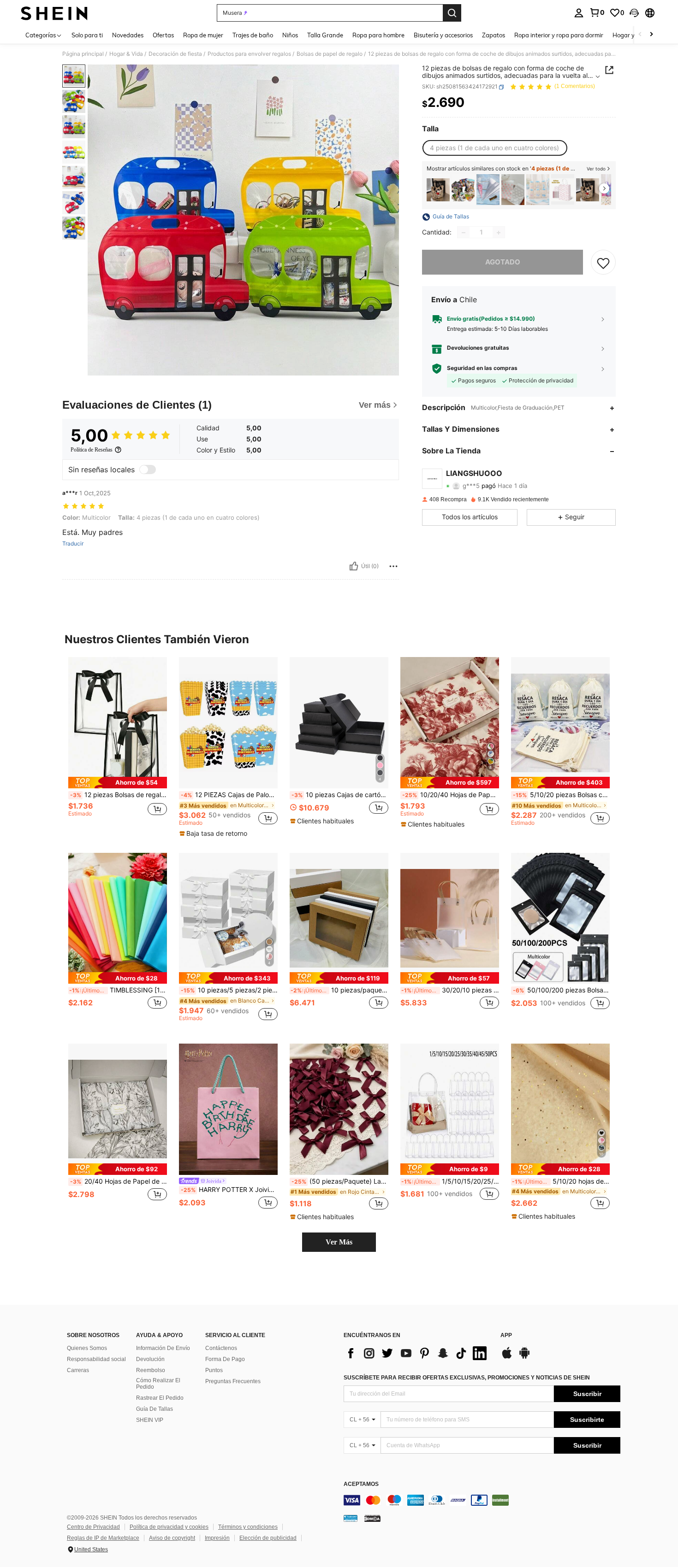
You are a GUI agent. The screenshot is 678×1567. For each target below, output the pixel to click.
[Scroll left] (640, 35)
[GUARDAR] (603, 262)
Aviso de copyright (172, 1538)
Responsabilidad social (96, 1359)
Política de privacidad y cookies (169, 1527)
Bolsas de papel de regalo (330, 54)
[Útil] (353, 566)
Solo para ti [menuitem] (87, 35)
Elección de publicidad (268, 1538)
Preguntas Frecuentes (233, 1381)
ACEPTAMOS (361, 1484)
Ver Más (339, 1242)
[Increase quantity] (499, 232)
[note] (117, 782)
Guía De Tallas (154, 1409)
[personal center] (578, 12)
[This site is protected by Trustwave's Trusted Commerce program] (350, 1518)
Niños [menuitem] (290, 35)
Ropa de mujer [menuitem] (203, 35)
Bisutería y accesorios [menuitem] (443, 35)
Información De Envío (163, 1348)
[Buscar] (452, 13)
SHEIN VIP (149, 1420)
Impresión (217, 1538)
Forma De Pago (225, 1359)
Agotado (502, 262)
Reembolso (150, 1370)
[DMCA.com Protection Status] (372, 1518)
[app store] (506, 1357)
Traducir (72, 543)
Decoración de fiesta (175, 54)
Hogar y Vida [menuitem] (631, 35)
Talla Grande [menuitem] (325, 35)
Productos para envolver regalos (249, 54)
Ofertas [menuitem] (163, 35)
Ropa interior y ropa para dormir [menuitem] (558, 35)
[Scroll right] (651, 35)
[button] (634, 12)
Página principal (83, 54)
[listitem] (438, 189)
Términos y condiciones (248, 1527)
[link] (597, 12)
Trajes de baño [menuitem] (252, 35)
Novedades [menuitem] (127, 35)
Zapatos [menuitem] (493, 35)
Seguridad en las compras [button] (482, 368)
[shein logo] (54, 13)
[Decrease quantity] (464, 232)
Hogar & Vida (126, 54)
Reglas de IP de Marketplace (103, 1538)
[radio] (494, 148)
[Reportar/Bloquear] (393, 566)
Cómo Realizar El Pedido (158, 1383)
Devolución (150, 1359)
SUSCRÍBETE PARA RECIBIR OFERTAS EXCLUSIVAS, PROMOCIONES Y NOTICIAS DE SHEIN (467, 1377)
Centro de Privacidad (93, 1527)
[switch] (147, 469)
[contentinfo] (482, 1500)
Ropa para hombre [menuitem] (378, 35)
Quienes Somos (87, 1348)
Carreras (78, 1370)
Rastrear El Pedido (160, 1398)
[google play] (524, 1357)
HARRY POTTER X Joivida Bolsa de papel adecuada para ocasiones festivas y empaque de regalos (229, 1189)
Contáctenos (221, 1348)
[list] (417, 1353)
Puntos (214, 1370)
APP (506, 1335)
